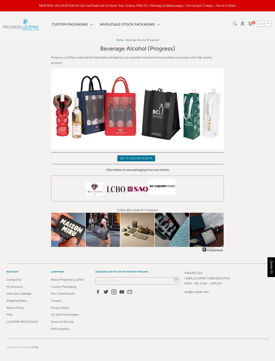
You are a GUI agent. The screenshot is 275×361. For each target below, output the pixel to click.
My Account (14, 287)
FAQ (9, 315)
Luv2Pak (33, 347)
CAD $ (262, 23)
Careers (56, 301)
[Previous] (57, 230)
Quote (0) (271, 267)
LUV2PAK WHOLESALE (22, 322)
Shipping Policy (16, 301)
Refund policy (60, 329)
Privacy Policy (60, 308)
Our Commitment (63, 293)
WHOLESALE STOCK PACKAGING (127, 24)
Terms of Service (62, 322)
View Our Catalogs (19, 293)
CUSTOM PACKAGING (70, 24)
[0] (250, 24)
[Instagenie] (213, 251)
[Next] (217, 230)
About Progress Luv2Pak (67, 279)
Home (119, 39)
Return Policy (15, 308)
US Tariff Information (65, 315)
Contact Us (14, 279)
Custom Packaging (63, 287)
